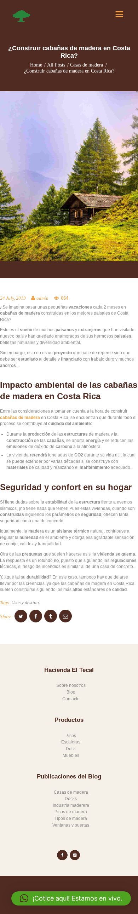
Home (36, 65)
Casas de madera (86, 65)
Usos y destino (25, 602)
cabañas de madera (20, 417)
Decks (71, 798)
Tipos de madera (70, 818)
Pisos (70, 735)
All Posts (56, 65)
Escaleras (70, 742)
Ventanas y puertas (70, 825)
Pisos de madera (70, 811)
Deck (71, 748)
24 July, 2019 (13, 298)
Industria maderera (71, 805)
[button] (71, 898)
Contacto (71, 698)
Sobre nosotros (71, 685)
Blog (71, 692)
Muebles (71, 755)
